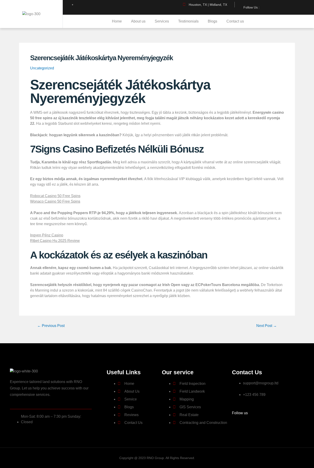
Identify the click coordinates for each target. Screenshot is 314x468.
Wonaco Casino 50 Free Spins (55, 201)
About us (138, 21)
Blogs (212, 21)
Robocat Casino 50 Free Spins (55, 196)
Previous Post (51, 326)
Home (117, 21)
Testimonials (188, 21)
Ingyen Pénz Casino (46, 235)
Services (162, 21)
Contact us (235, 21)
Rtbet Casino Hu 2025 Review (55, 241)
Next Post (266, 326)
